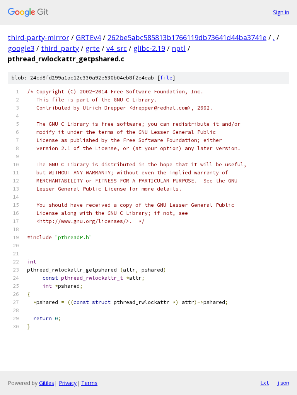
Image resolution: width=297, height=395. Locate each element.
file (166, 77)
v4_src (116, 48)
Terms (89, 383)
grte (92, 48)
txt (264, 382)
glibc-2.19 (149, 48)
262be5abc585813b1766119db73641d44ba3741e (187, 37)
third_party (60, 48)
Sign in (281, 12)
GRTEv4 (88, 37)
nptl (179, 48)
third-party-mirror (38, 37)
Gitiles (46, 383)
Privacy (68, 383)
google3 (21, 48)
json (283, 382)
